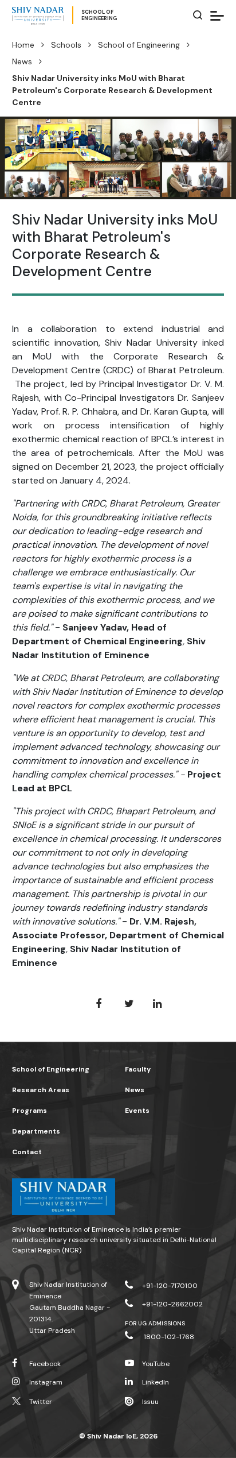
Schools (66, 45)
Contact (27, 1152)
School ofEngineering (99, 15)
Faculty (138, 1069)
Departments (36, 1131)
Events (137, 1110)
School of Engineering (139, 45)
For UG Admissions (155, 1323)
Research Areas (40, 1090)
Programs (29, 1110)
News (22, 61)
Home (23, 45)
